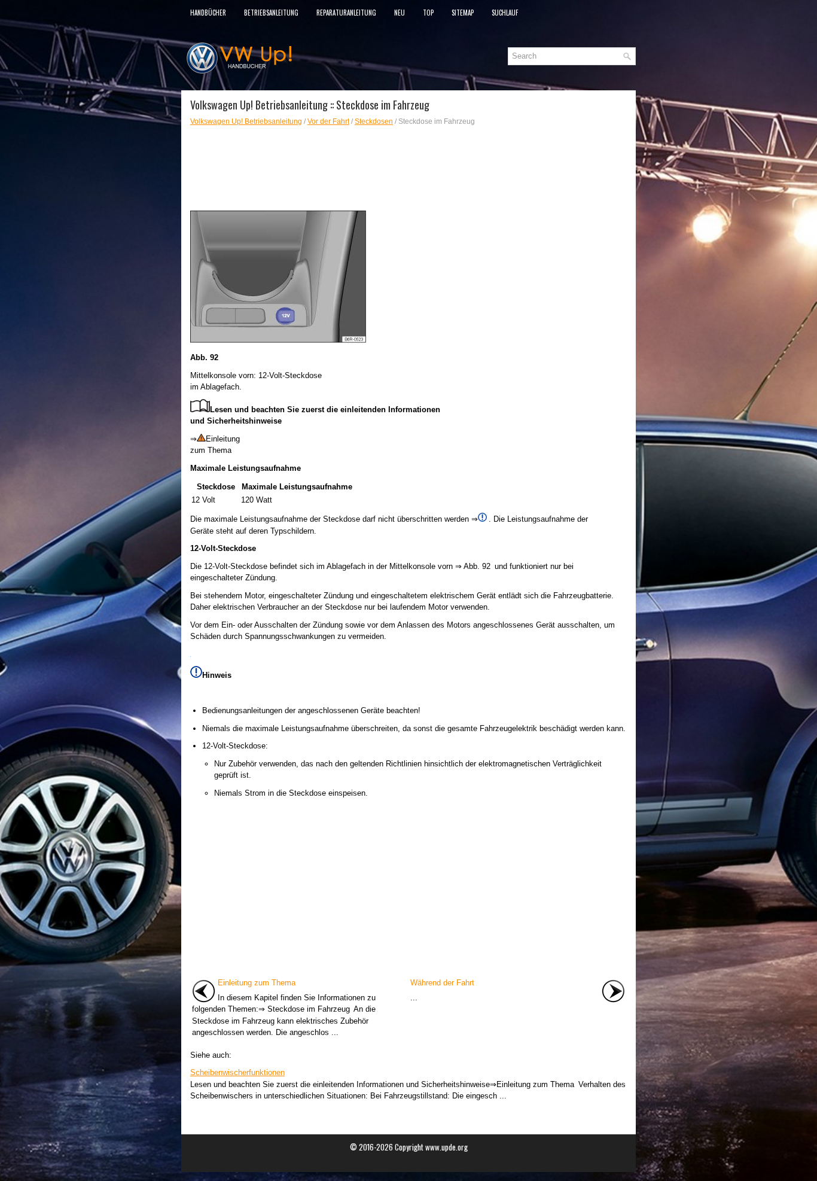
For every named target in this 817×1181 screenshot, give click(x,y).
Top (428, 12)
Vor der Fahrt (328, 121)
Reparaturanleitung (346, 12)
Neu (399, 12)
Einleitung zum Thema (256, 982)
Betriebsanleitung (271, 12)
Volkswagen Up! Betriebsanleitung (246, 121)
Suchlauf (505, 12)
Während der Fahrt (442, 982)
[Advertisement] (408, 169)
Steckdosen (374, 121)
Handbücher (208, 12)
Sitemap (463, 12)
